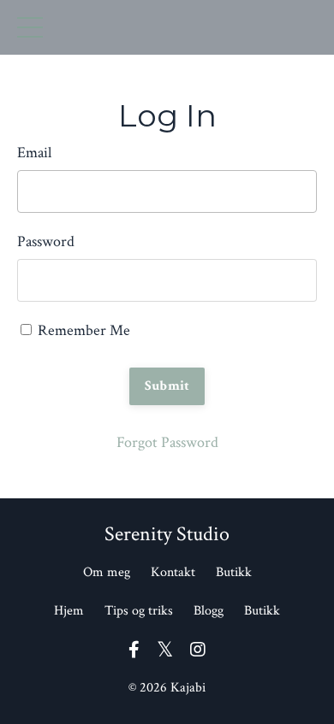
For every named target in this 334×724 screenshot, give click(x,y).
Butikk (234, 572)
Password (46, 241)
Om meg (106, 572)
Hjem (69, 611)
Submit (167, 386)
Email (34, 152)
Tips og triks (138, 611)
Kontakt (173, 572)
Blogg (209, 611)
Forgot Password (167, 442)
